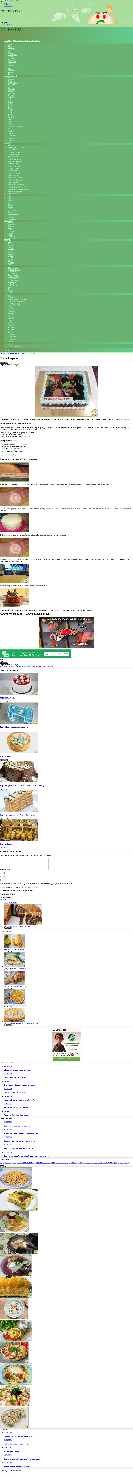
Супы (6, 42)
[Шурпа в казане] (19, 1253)
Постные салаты (14, 170)
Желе (10, 243)
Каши (10, 112)
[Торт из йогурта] (19, 694)
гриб (9, 1163)
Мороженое (12, 254)
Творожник (12, 336)
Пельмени (11, 135)
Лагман (10, 53)
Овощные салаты (14, 166)
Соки (9, 215)
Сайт (2, 880)
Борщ (10, 46)
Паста (10, 132)
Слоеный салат (13, 193)
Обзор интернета (14, 345)
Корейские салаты (14, 153)
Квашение (11, 236)
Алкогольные (12, 219)
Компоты (11, 208)
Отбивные (11, 130)
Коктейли (11, 217)
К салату (11, 292)
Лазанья (11, 118)
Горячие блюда (10, 76)
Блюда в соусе (13, 282)
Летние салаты (13, 163)
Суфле (10, 341)
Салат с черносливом (15, 180)
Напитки (7, 194)
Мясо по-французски (15, 126)
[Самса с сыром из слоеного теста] (14, 985)
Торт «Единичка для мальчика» (14, 727)
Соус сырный (13, 273)
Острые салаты (13, 168)
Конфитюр (11, 224)
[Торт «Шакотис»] (19, 840)
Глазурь (10, 338)
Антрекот (11, 79)
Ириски (10, 247)
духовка (14, 1163)
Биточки (11, 88)
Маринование (13, 229)
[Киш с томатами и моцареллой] (15, 1406)
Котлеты (11, 116)
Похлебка (11, 58)
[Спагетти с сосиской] (16, 1384)
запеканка (20, 1163)
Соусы (7, 266)
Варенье (11, 222)
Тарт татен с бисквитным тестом (15, 1005)
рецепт (104, 1163)
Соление (11, 231)
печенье (74, 1163)
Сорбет (10, 261)
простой (100, 1163)
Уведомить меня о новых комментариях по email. (20, 887)
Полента (11, 140)
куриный (47, 1163)
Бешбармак (12, 84)
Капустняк (11, 49)
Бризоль (11, 91)
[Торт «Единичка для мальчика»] (19, 723)
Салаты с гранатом (15, 191)
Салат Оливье (13, 175)
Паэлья (10, 133)
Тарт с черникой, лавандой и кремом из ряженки (21, 1023)
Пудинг (10, 259)
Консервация (12, 238)
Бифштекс (11, 90)
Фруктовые (12, 210)
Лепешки (11, 319)
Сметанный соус (14, 270)
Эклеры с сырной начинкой (14, 949)
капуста (30, 1163)
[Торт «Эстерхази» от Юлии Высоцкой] (19, 811)
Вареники (11, 95)
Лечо (9, 228)
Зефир (10, 245)
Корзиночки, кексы (14, 305)
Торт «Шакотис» (7, 844)
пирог (81, 1162)
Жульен (10, 107)
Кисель (10, 207)
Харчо (10, 69)
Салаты (7, 144)
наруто (2, 661)
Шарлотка (11, 329)
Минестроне (12, 55)
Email (2, 876)
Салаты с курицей (14, 160)
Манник (10, 331)
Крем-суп (11, 51)
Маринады (11, 278)
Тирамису (11, 263)
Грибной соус (12, 285)
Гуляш (10, 100)
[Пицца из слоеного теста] (14, 1362)
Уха (9, 67)
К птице (10, 289)
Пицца (10, 322)
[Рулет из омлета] (14, 1427)
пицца (90, 1163)
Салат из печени (14, 173)
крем (43, 1163)
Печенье (11, 308)
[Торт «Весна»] (19, 752)
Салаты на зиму (13, 187)
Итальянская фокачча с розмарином (17, 968)
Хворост (11, 310)
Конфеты (11, 249)
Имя (2, 873)
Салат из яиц (12, 165)
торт (6, 661)
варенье (5, 1163)
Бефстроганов (13, 83)
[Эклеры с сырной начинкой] (14, 948)
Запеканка (11, 333)
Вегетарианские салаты (16, 147)
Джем (10, 235)
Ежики (10, 104)
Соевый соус (12, 271)
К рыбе (10, 291)
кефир (34, 1163)
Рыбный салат (13, 158)
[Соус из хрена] (16, 1275)
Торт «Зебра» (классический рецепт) (17, 926)
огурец (68, 1163)
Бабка (10, 81)
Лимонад (11, 212)
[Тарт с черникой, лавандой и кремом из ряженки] (14, 1021)
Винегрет (11, 146)
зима (25, 1163)
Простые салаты (14, 172)
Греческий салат (14, 149)
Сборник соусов (13, 268)
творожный (120, 1163)
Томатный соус (13, 277)
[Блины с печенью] (14, 1232)
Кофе (10, 200)
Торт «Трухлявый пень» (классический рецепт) (22, 786)
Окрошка (11, 56)
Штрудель (11, 327)
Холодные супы (13, 70)
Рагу (9, 142)
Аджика (10, 233)
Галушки (11, 97)
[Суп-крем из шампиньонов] (14, 1319)
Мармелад (11, 252)
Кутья (10, 250)
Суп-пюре (11, 65)
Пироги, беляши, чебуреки (17, 299)
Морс (10, 203)
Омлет (10, 128)
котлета (39, 1163)
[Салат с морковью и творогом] (16, 1340)
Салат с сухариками (15, 177)
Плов (10, 137)
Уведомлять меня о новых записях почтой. (17, 891)
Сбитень (11, 205)
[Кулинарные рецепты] (11, 19)
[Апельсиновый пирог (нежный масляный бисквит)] (16, 1297)
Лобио (10, 121)
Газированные (13, 214)
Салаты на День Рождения (17, 186)
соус (115, 1163)
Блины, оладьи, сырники (17, 301)
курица (53, 1163)
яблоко (2, 1165)
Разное (7, 343)
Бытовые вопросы (14, 347)
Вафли (10, 296)
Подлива (11, 139)
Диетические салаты (15, 161)
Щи (9, 74)
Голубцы (11, 98)
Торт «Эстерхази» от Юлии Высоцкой (17, 815)
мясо (65, 1163)
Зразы (10, 109)
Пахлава (11, 317)
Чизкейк (11, 326)
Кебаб (10, 114)
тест (125, 1163)
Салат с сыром (13, 179)
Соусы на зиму (13, 275)
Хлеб (9, 306)
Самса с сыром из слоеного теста (16, 986)
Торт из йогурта (7, 698)
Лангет (10, 119)
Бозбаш (10, 44)
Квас (9, 201)
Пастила (11, 257)
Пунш (10, 196)
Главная (3, 353)
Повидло (11, 226)
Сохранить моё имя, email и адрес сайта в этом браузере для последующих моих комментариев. (37, 884)
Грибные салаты (14, 151)
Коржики (11, 298)
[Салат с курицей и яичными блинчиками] (16, 1188)
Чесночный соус (14, 280)
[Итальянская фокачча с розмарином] (14, 966)
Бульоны (11, 48)
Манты (10, 125)
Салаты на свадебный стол (18, 189)
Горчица (11, 284)
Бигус (10, 86)
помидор (95, 1163)
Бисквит (11, 315)
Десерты (7, 240)
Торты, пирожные (14, 303)
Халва (10, 264)
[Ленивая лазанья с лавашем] (19, 1210)
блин (1, 1163)
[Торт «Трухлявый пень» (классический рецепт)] (19, 782)
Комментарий (5, 869)
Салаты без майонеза (16, 184)
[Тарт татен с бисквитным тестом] (14, 1003)
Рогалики (11, 312)
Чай (9, 198)
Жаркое (10, 105)
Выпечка (7, 294)
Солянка (11, 63)
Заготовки (8, 221)
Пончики (11, 334)
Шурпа (10, 72)
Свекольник (12, 62)
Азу (9, 77)
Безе (9, 242)
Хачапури (11, 324)
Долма (10, 102)
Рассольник (12, 60)
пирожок (86, 1163)
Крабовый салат (14, 154)
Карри (10, 111)
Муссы (10, 256)
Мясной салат (13, 156)
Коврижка (11, 340)
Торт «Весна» (6, 756)
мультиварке (60, 1163)
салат (110, 1162)
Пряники (11, 320)
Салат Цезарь (13, 182)
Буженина (11, 93)
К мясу (10, 287)
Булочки (11, 313)
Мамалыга (11, 123)
